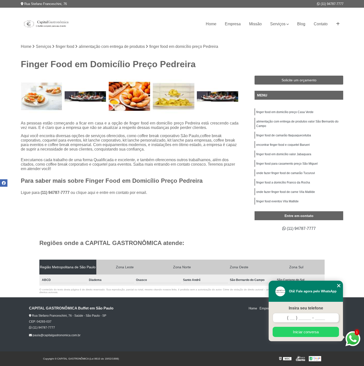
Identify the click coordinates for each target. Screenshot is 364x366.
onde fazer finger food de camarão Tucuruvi (285, 173)
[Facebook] (3, 183)
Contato (321, 24)
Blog (301, 24)
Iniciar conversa (306, 332)
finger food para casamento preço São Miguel (287, 163)
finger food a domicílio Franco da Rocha (283, 182)
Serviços (278, 24)
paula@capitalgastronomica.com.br (56, 335)
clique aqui (85, 192)
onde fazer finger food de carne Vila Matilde (285, 192)
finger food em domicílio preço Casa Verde (284, 112)
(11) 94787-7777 (331, 4)
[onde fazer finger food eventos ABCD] (129, 96)
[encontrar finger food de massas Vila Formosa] (173, 96)
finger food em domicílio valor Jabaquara (283, 154)
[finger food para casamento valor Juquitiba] (85, 96)
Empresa (233, 24)
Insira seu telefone (306, 308)
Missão (255, 24)
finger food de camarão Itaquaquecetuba (283, 135)
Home (211, 24)
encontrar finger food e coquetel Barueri (283, 145)
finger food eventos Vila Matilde (277, 201)
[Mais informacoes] (337, 24)
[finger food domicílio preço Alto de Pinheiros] (41, 96)
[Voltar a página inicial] (45, 24)
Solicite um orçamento (299, 80)
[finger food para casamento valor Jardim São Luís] (217, 96)
